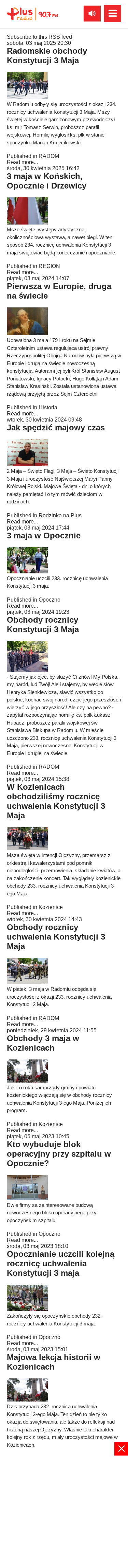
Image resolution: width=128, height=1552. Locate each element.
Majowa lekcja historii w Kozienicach (53, 1362)
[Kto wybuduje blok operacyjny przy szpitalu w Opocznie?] (27, 1198)
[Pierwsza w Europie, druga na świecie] (27, 333)
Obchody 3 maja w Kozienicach (43, 1043)
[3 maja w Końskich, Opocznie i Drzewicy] (27, 223)
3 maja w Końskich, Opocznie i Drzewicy (46, 181)
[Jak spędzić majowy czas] (27, 464)
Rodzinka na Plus (60, 515)
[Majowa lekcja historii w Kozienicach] (27, 1400)
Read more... (22, 162)
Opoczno (49, 600)
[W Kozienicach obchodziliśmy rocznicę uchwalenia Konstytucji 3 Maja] (27, 848)
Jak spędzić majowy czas (56, 427)
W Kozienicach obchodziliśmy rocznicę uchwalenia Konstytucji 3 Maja (56, 801)
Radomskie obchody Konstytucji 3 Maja (47, 55)
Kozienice (51, 907)
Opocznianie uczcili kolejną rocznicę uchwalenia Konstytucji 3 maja (60, 1263)
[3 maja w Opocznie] (27, 571)
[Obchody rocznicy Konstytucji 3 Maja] (27, 670)
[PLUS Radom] (32, 13)
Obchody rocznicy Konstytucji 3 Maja (43, 624)
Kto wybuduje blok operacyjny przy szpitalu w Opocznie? (59, 1154)
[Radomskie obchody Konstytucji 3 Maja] (27, 97)
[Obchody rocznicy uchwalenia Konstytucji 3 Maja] (27, 982)
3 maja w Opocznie (44, 535)
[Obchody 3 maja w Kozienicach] (27, 1081)
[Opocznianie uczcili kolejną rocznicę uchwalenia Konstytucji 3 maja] (27, 1309)
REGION (49, 266)
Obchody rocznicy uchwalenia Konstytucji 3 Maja (56, 937)
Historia (48, 407)
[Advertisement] (64, 1503)
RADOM (49, 156)
